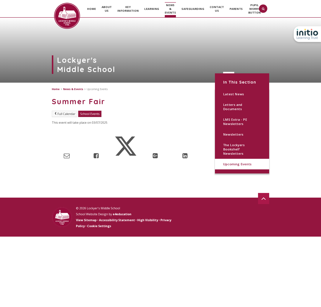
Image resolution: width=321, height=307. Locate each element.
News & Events (73, 89)
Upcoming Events (237, 164)
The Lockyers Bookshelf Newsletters (234, 149)
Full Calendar (66, 114)
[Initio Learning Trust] (307, 34)
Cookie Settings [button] (99, 226)
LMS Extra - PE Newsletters (235, 121)
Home (56, 89)
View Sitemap (86, 220)
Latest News (233, 94)
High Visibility (147, 220)
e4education (122, 214)
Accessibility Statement (117, 220)
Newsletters (233, 134)
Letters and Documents (232, 107)
